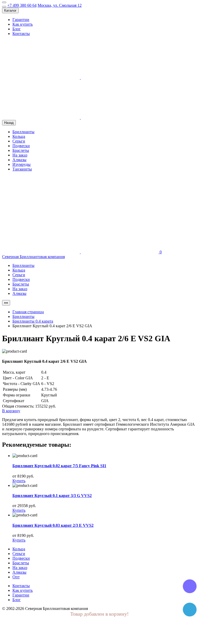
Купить (18, 481)
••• (6, 303)
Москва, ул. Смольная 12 (60, 5)
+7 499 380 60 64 (22, 5)
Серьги (18, 141)
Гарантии (20, 19)
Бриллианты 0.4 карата (32, 321)
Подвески (21, 146)
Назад (9, 123)
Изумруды (21, 164)
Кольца (18, 136)
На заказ (19, 155)
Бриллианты (23, 132)
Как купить (22, 24)
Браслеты (20, 150)
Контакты (21, 33)
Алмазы (19, 160)
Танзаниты (22, 169)
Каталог (10, 10)
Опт (16, 577)
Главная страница (28, 312)
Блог (16, 29)
